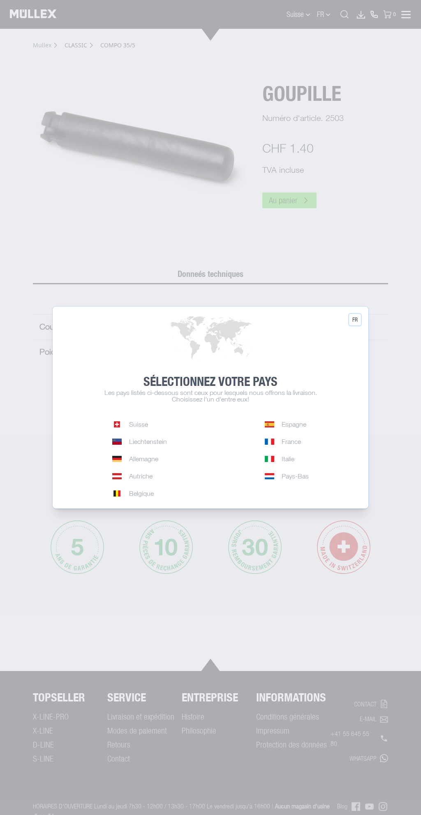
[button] (355, 319)
